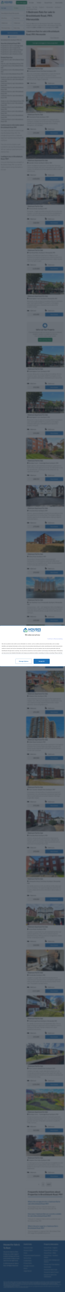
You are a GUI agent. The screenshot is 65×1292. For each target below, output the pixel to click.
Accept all (42, 661)
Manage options (23, 661)
